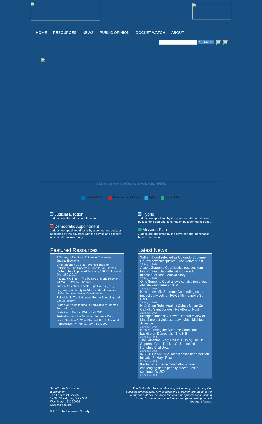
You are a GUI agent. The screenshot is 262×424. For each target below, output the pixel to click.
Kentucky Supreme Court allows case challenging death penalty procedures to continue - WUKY (169, 368)
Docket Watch (150, 33)
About (177, 33)
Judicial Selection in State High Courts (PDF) (85, 286)
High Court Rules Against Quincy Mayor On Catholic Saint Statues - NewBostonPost (171, 307)
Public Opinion (115, 33)
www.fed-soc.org (61, 404)
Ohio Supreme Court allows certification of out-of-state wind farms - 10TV (174, 283)
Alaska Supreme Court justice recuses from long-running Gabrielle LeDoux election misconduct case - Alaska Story (171, 271)
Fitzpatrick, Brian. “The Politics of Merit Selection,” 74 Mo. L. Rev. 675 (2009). (89, 280)
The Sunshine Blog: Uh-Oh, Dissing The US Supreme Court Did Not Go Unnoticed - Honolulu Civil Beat (172, 343)
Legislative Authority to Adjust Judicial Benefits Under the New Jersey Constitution (86, 291)
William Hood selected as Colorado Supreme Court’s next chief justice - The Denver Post (173, 259)
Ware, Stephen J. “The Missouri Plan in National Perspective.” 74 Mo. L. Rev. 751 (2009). (88, 322)
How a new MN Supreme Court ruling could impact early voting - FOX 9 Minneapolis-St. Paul (171, 295)
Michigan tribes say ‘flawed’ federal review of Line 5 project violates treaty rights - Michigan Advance (173, 319)
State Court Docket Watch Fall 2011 (80, 312)
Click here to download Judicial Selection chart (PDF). (131, 183)
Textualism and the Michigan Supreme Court (85, 316)
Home (41, 33)
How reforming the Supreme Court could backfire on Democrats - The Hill (169, 331)
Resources (64, 33)
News (88, 33)
